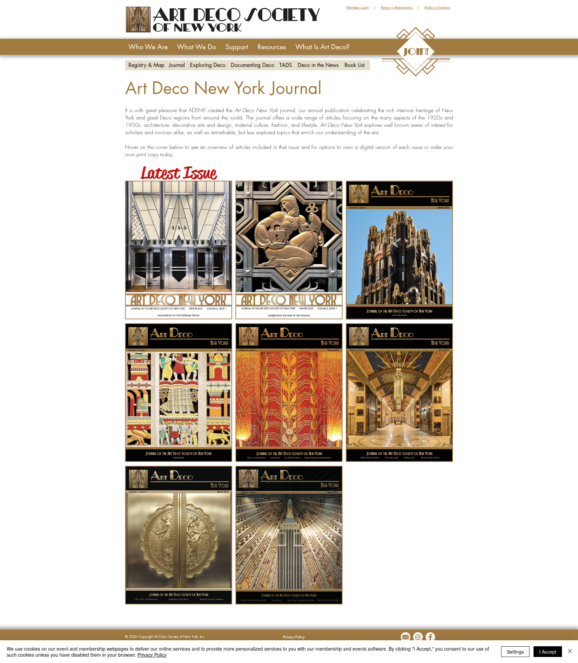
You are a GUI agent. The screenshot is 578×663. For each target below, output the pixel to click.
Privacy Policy (152, 654)
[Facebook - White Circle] (430, 637)
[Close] (570, 652)
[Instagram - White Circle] (418, 637)
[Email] (405, 637)
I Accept (547, 651)
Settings (515, 651)
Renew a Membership (397, 7)
